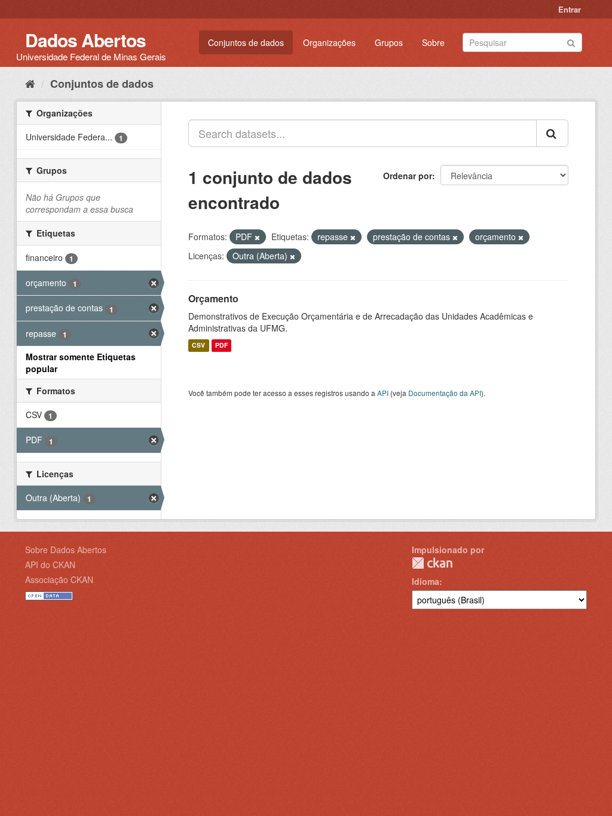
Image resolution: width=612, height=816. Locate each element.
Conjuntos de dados (246, 42)
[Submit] (571, 41)
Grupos (389, 42)
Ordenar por (407, 176)
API (382, 393)
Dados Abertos (85, 40)
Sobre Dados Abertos (65, 550)
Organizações (329, 42)
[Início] (30, 83)
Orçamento (213, 298)
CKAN (432, 563)
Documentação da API (444, 393)
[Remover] (257, 237)
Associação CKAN (59, 579)
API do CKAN (50, 564)
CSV (198, 345)
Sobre (433, 42)
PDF (221, 345)
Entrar (569, 9)
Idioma (425, 581)
